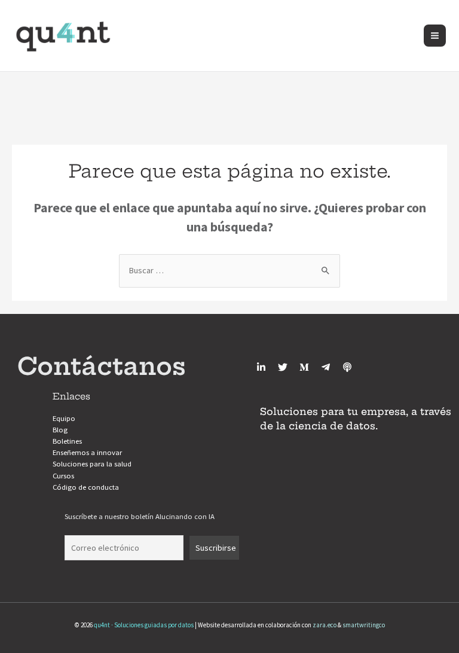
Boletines (67, 440)
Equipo (64, 418)
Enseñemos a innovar (87, 452)
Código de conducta (86, 487)
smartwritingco (363, 625)
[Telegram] (326, 367)
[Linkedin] (261, 367)
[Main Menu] (435, 36)
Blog (60, 429)
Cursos (63, 475)
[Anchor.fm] (347, 367)
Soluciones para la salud (92, 463)
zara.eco (324, 625)
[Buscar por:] (229, 270)
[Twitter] (282, 367)
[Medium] (304, 367)
